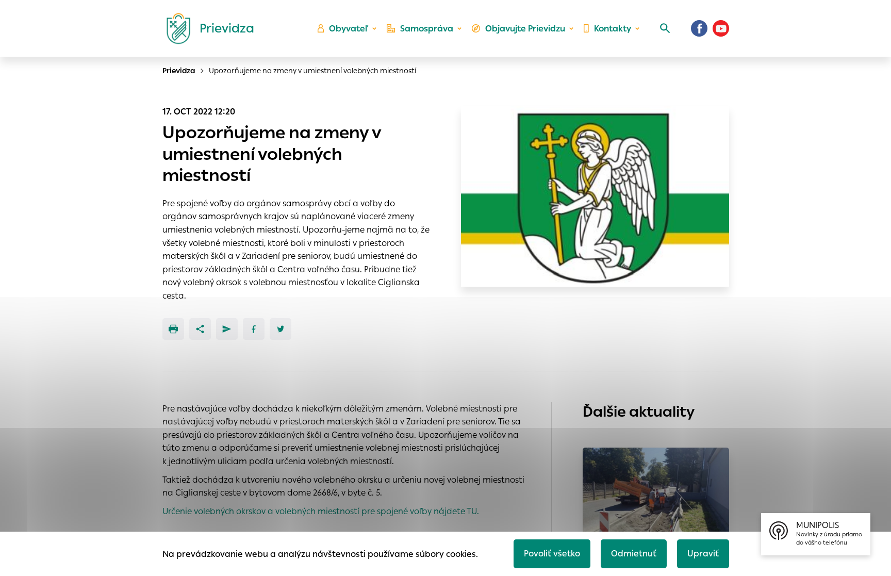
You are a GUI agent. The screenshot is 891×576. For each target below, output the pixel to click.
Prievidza (178, 70)
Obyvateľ (348, 28)
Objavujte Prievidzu (525, 28)
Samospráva (426, 28)
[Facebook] (699, 28)
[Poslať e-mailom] (227, 329)
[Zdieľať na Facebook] (254, 329)
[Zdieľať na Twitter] (280, 329)
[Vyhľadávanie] (665, 28)
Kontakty (612, 28)
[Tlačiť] (173, 329)
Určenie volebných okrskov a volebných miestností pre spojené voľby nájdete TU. (320, 511)
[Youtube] (721, 28)
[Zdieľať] (200, 329)
